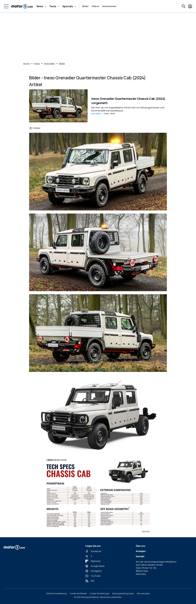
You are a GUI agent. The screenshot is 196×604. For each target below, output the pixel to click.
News (40, 6)
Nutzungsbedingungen (123, 593)
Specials (67, 6)
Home (26, 63)
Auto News (96, 114)
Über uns (140, 545)
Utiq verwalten (143, 593)
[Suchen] (183, 6)
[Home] (22, 6)
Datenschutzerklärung (56, 593)
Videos (95, 6)
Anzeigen (140, 551)
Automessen (109, 6)
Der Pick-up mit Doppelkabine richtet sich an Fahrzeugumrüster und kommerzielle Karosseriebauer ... (127, 109)
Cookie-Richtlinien (78, 593)
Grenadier (49, 63)
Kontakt (140, 556)
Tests (52, 6)
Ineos (37, 63)
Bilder (85, 6)
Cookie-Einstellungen (99, 593)
